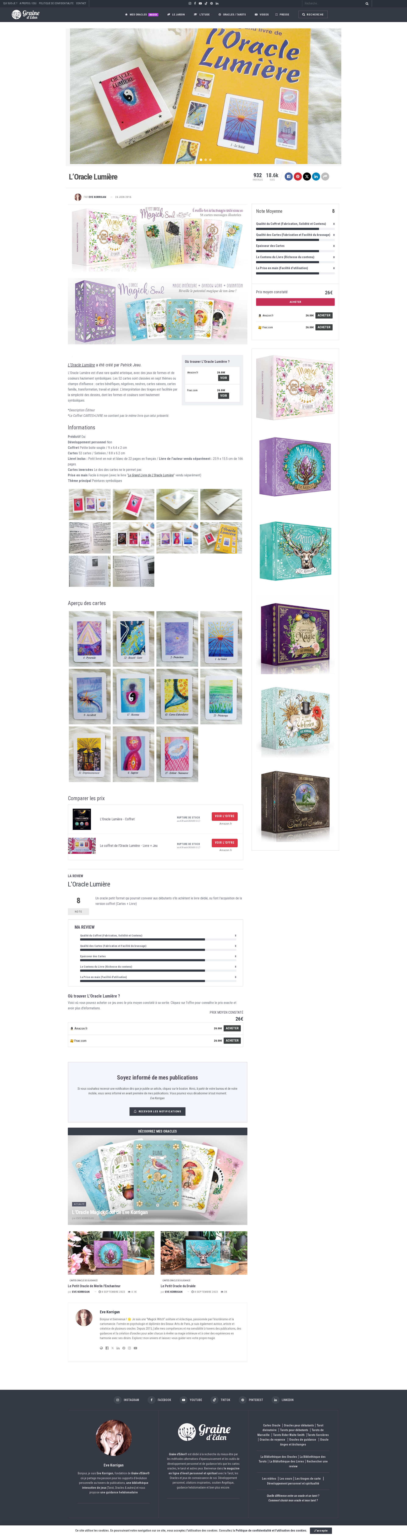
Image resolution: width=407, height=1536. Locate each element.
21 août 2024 (114, 1218)
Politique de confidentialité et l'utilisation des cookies (271, 1530)
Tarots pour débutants (294, 1430)
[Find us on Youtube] (200, 3)
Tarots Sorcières (318, 1435)
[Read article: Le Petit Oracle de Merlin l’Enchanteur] (111, 1252)
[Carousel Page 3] (210, 160)
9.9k (131, 1218)
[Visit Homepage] (21, 14)
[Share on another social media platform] (325, 177)
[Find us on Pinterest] (211, 3)
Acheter (232, 1028)
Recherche (315, 14)
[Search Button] (366, 3)
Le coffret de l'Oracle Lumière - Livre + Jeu (129, 846)
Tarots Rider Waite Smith (289, 1435)
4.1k (134, 1291)
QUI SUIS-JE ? (10, 3)
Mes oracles (143, 14)
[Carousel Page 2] (205, 160)
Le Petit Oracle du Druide (178, 1286)
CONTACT (81, 3)
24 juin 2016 (123, 197)
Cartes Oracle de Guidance (84, 1280)
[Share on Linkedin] (316, 177)
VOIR (223, 378)
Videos (264, 14)
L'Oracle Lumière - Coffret (117, 819)
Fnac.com (192, 390)
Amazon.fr (192, 372)
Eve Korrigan (97, 197)
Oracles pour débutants (299, 1425)
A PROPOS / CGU (28, 3)
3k (225, 1291)
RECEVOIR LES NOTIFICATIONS (160, 1111)
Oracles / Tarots (234, 14)
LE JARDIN (178, 14)
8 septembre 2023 (113, 1291)
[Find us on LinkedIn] (217, 3)
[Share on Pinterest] (298, 177)
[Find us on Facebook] (195, 3)
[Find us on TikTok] (206, 3)
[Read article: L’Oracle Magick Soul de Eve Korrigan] (157, 1180)
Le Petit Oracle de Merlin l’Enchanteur (94, 1286)
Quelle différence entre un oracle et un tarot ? (293, 1496)
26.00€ (221, 372)
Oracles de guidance (302, 1439)
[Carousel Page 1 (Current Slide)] (201, 160)
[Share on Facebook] (289, 177)
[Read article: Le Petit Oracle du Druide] (204, 1252)
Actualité (79, 1204)
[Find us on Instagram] (190, 3)
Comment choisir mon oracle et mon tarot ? (293, 1500)
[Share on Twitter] (307, 177)
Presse (284, 14)
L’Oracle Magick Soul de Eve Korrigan (110, 1212)
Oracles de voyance (272, 1439)
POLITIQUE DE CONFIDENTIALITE (56, 3)
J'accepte (321, 1530)
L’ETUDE (204, 14)
